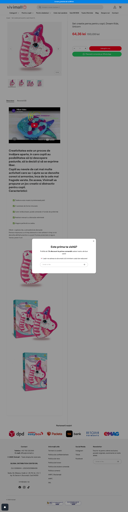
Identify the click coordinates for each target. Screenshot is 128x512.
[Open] (5, 507)
